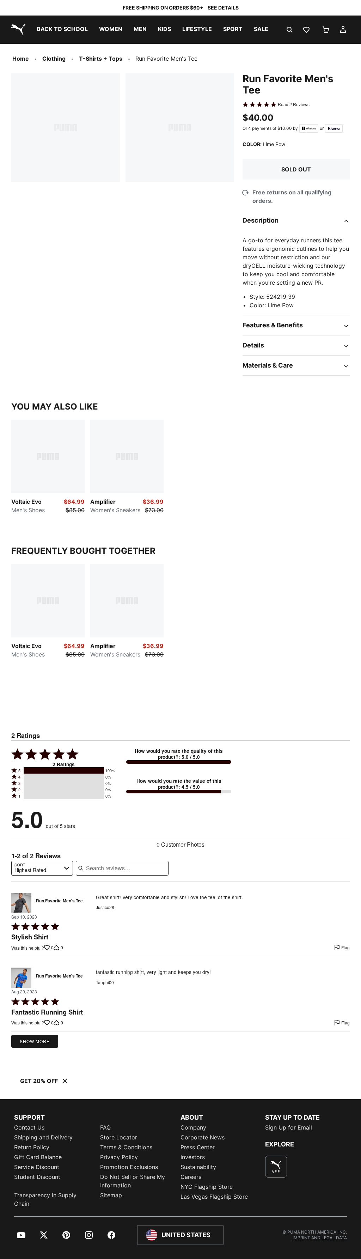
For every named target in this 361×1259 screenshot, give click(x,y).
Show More (35, 1041)
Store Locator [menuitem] (118, 1137)
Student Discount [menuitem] (37, 1176)
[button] (63, 770)
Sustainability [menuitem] (198, 1166)
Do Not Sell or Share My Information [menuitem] (132, 1181)
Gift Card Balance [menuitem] (38, 1157)
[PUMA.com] (17, 30)
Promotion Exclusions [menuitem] (129, 1166)
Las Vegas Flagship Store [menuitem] (214, 1196)
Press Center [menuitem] (197, 1147)
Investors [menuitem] (192, 1157)
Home (20, 58)
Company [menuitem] (193, 1127)
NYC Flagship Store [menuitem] (206, 1186)
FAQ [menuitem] (105, 1127)
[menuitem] (62, 29)
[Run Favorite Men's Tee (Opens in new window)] (21, 903)
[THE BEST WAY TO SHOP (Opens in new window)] (276, 1167)
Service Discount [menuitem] (36, 1166)
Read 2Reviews (294, 104)
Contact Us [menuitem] (29, 1127)
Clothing (54, 58)
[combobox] (42, 868)
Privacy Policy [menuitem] (119, 1157)
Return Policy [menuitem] (31, 1147)
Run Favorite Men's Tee (59, 901)
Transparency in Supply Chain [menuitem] (45, 1199)
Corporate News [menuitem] (202, 1137)
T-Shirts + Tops (100, 58)
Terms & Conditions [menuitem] (126, 1147)
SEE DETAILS (223, 8)
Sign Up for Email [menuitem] (288, 1127)
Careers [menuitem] (190, 1176)
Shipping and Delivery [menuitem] (43, 1137)
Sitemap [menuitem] (111, 1195)
